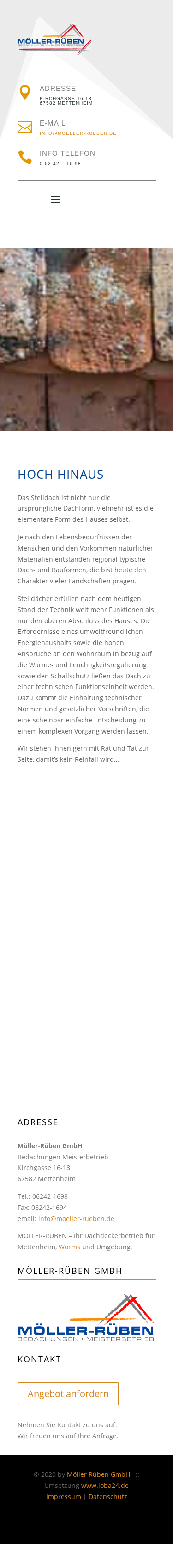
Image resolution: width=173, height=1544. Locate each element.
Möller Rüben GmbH (98, 1474)
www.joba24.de (105, 1485)
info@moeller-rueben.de (78, 133)
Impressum (63, 1496)
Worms (69, 1246)
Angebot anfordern (68, 1393)
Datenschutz (108, 1496)
